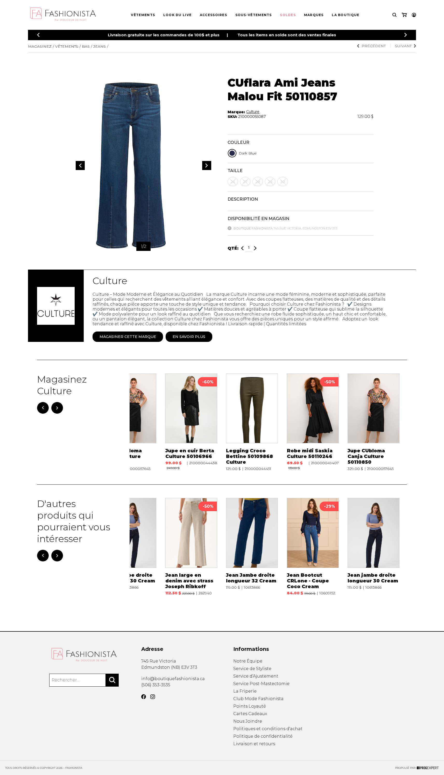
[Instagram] (152, 697)
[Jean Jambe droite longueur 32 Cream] (252, 546)
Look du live (177, 15)
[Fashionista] (84, 655)
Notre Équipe (247, 661)
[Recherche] (394, 14)
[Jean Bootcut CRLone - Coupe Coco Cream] (313, 546)
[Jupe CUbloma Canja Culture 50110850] (130, 422)
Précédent (374, 46)
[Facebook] (143, 697)
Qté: (233, 248)
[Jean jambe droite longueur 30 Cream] (130, 546)
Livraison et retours (254, 743)
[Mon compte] (414, 14)
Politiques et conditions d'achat (267, 728)
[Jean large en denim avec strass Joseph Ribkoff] (191, 546)
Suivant (403, 46)
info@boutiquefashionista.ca (173, 678)
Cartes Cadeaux (250, 713)
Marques (314, 15)
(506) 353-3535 (155, 684)
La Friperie (245, 691)
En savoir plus (189, 336)
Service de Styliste (252, 668)
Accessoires (213, 15)
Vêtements (143, 15)
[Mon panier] (404, 14)
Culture (252, 111)
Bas (86, 46)
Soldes (288, 15)
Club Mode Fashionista (258, 698)
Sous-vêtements (253, 15)
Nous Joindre (247, 721)
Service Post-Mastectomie (261, 683)
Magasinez (40, 46)
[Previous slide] (38, 34)
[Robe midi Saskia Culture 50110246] (313, 422)
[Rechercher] (112, 680)
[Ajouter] (255, 248)
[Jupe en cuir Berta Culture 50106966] (191, 422)
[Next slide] (405, 34)
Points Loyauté (249, 706)
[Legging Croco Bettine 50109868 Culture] (252, 422)
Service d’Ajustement (255, 676)
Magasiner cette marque (128, 336)
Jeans (99, 46)
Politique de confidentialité (263, 736)
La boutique (345, 15)
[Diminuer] (242, 248)
